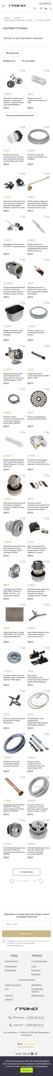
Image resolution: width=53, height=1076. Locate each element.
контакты (35, 970)
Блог (7, 989)
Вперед (41, 881)
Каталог (3, 6)
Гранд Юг (37, 956)
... (30, 881)
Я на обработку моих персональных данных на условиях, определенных (28, 943)
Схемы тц (9, 999)
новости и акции (13, 985)
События (9, 995)
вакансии (35, 974)
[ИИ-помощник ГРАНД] (40, 8)
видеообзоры (37, 995)
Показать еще (26, 872)
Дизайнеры (36, 985)
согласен (11, 941)
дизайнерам (10, 970)
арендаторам (11, 966)
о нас (33, 966)
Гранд (14, 956)
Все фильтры (12, 53)
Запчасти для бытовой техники (23, 38)
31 (34, 881)
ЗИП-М (6, 108)
